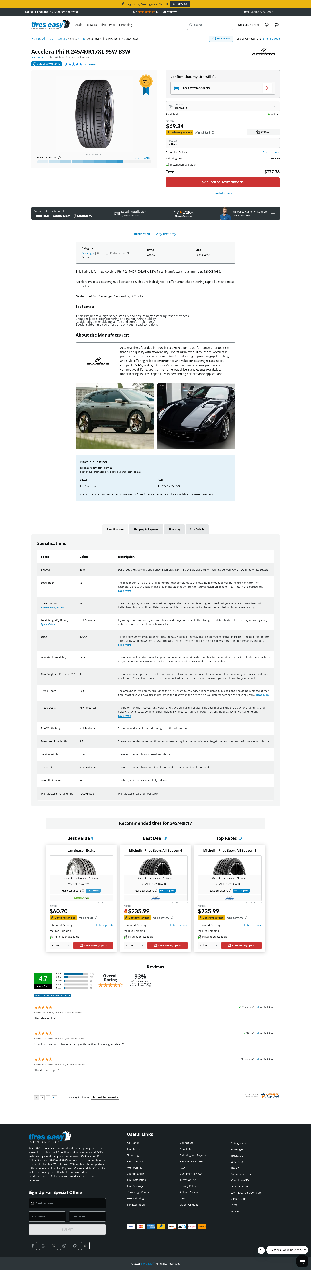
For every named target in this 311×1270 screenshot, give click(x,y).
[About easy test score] (59, 158)
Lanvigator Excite (81, 850)
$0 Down (265, 131)
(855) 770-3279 (171, 486)
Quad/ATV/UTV (240, 1186)
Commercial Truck (242, 1174)
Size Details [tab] (197, 529)
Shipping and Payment (194, 1155)
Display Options (78, 1097)
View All (235, 1211)
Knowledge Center (138, 1192)
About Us (185, 1149)
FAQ (182, 1167)
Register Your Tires (191, 1161)
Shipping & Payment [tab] (146, 529)
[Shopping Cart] (277, 25)
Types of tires (48, 624)
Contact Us (186, 1143)
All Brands (133, 1143)
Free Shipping (135, 1198)
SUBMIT (67, 1230)
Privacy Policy (188, 1186)
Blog (182, 1198)
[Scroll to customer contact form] (273, 213)
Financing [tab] (174, 529)
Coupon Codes (136, 1173)
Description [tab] (142, 234)
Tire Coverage (135, 1186)
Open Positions (189, 1204)
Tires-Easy (148, 1263)
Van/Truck (237, 1161)
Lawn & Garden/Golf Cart (246, 1192)
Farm (234, 1205)
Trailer (235, 1168)
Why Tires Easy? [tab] (166, 234)
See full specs (223, 193)
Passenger (37, 57)
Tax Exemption (136, 1204)
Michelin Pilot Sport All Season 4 (155, 850)
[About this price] (213, 133)
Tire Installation (136, 1180)
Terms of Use (188, 1180)
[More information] (92, 838)
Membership (135, 1167)
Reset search (223, 38)
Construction (238, 1198)
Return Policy (135, 1161)
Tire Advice (108, 25)
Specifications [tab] (115, 529)
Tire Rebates (134, 1149)
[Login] (267, 25)
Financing (125, 25)
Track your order (247, 25)
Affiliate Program (190, 1192)
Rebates (91, 25)
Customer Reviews (191, 1173)
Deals (78, 25)
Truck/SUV (237, 1155)
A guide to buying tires (52, 607)
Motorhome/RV (240, 1180)
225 (89, 64)
